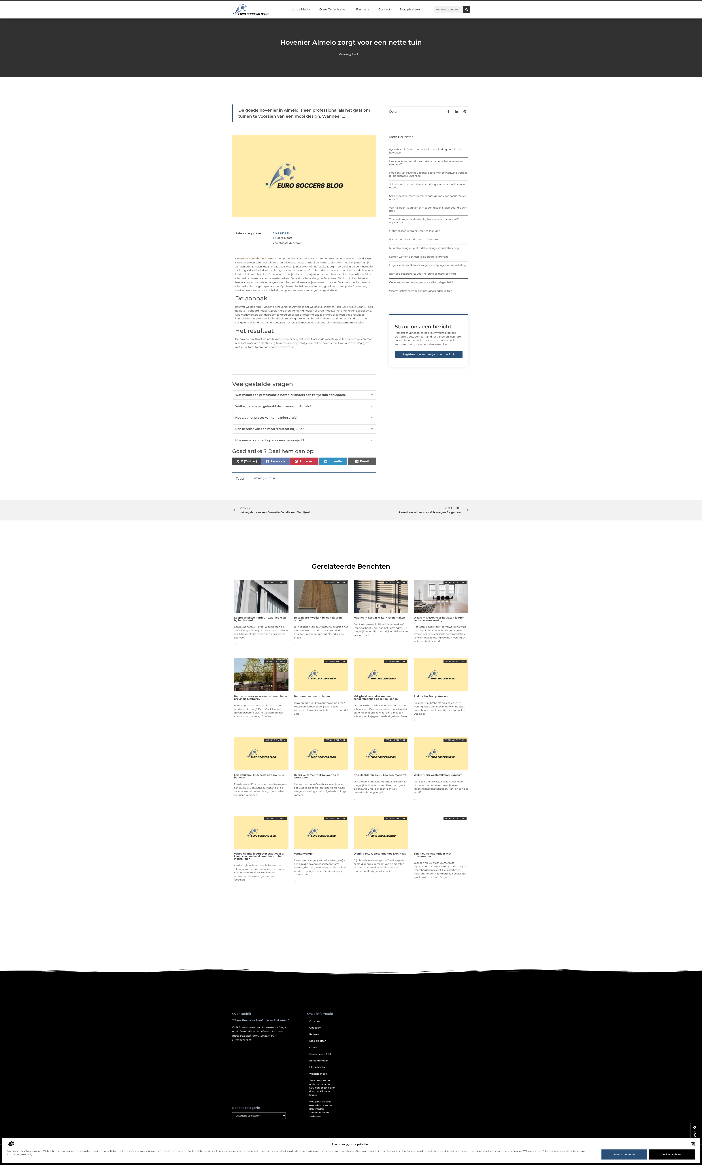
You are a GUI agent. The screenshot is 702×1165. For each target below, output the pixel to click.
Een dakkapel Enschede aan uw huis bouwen (259, 776)
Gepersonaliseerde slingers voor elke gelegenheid (421, 282)
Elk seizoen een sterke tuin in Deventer (414, 239)
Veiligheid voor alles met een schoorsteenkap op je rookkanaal (376, 698)
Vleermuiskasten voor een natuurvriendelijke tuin (420, 291)
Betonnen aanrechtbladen (312, 696)
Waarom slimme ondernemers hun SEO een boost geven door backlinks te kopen (322, 1087)
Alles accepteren (624, 1154)
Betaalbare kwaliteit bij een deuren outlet (318, 619)
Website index (318, 1073)
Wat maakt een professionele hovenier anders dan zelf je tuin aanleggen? (304, 395)
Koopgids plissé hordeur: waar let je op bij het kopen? (260, 619)
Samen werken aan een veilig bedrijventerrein (418, 256)
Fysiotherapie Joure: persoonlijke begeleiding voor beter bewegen (425, 151)
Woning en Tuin (351, 54)
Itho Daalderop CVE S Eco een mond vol (380, 775)
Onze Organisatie (332, 9)
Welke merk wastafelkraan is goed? (438, 775)
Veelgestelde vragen (289, 243)
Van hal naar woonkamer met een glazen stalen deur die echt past (428, 209)
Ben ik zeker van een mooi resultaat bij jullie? (304, 429)
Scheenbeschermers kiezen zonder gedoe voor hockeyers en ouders (427, 186)
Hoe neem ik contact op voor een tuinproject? (304, 440)
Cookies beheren (672, 1154)
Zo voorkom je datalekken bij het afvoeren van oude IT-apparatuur (424, 221)
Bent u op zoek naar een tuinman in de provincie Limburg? (260, 698)
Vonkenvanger (304, 853)
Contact (384, 9)
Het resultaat (283, 237)
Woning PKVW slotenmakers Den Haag (380, 853)
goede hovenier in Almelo (256, 258)
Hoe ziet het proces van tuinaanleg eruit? (304, 417)
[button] (693, 1144)
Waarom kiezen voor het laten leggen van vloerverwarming (439, 619)
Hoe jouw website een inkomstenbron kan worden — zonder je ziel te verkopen (321, 1109)
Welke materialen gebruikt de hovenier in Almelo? (304, 406)
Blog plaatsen (409, 9)
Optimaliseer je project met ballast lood (414, 231)
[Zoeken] (466, 9)
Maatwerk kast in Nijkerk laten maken (379, 617)
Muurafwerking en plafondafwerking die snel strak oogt (424, 248)
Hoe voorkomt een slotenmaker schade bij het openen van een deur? (426, 163)
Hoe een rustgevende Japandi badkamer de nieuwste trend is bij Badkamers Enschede (428, 174)
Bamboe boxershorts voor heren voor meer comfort (422, 273)
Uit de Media (300, 9)
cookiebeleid (562, 1151)
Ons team (315, 1027)
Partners (362, 9)
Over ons (314, 1021)
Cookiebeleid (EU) (320, 1053)
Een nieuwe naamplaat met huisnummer (432, 855)
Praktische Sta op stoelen (431, 696)
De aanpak (282, 232)
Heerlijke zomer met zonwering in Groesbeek (316, 776)
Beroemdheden (319, 1060)
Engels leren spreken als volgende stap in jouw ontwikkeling (427, 265)
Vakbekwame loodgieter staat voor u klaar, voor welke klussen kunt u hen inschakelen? (259, 856)
